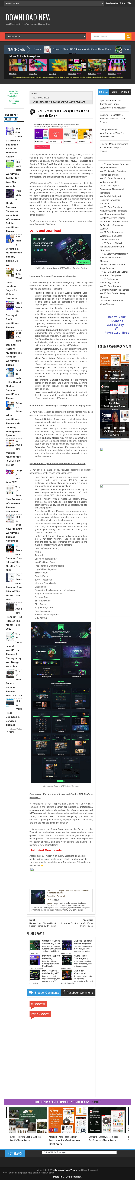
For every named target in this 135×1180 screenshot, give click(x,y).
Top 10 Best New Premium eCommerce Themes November (14, 499)
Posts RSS (58, 1177)
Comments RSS (74, 1177)
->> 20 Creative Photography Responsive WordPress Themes (114, 257)
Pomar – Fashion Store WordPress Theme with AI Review (114, 431)
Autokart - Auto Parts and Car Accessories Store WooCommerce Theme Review (114, 377)
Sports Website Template (78, 907)
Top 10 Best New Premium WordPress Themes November (14, 528)
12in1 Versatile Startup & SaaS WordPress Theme (14, 315)
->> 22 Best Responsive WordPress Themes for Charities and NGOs (111, 236)
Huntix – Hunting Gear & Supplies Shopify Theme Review (25, 1138)
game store (67, 905)
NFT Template (61, 907)
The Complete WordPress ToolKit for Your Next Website (13, 173)
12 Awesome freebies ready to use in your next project (14, 452)
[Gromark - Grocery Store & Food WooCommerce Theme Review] (107, 1132)
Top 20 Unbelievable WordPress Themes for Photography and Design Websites (14, 650)
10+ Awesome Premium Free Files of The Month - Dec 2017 (14, 558)
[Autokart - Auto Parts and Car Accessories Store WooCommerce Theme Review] (67, 1132)
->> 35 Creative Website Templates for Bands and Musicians (112, 247)
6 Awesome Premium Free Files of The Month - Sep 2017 (14, 616)
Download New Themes (40, 17)
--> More (10, 732)
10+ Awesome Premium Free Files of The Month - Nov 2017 (14, 587)
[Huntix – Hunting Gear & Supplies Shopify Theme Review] (28, 1132)
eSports (58, 905)
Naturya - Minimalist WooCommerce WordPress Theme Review (113, 133)
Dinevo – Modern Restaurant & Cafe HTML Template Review (114, 148)
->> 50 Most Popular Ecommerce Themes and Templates (112, 189)
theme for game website (51, 910)
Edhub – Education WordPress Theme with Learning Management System (14, 419)
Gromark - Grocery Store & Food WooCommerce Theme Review (114, 405)
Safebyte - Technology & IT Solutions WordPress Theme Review (113, 118)
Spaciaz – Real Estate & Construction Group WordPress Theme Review (113, 104)
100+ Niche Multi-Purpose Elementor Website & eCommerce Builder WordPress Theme (13, 211)
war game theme (41, 98)
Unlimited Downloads (46, 850)
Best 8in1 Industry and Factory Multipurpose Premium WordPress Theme (14, 348)
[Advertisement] (114, 561)
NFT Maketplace (47, 907)
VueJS (65, 910)
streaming (35, 910)
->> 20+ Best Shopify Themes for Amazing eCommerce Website (114, 225)
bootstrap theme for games (65, 903)
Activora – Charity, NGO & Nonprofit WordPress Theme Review (56, 49)
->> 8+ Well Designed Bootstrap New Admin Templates (110, 200)
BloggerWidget (16, 729)
